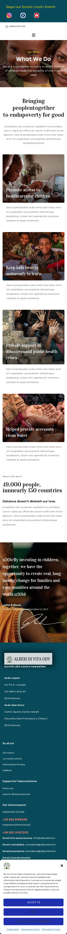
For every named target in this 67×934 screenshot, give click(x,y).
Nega (33, 911)
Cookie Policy (13, 929)
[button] (62, 865)
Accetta (33, 902)
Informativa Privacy (30, 929)
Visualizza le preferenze (33, 921)
